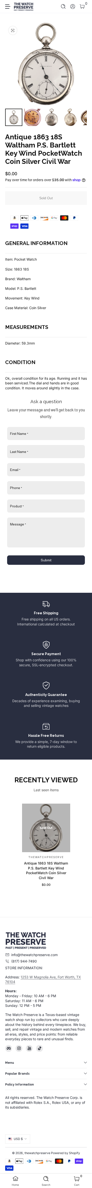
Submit (46, 560)
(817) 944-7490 (24, 961)
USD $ (18, 1139)
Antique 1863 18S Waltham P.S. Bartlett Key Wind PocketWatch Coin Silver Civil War (46, 870)
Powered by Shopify (65, 1153)
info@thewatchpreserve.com (34, 955)
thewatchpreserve (37, 1153)
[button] (63, 6)
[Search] (63, 6)
